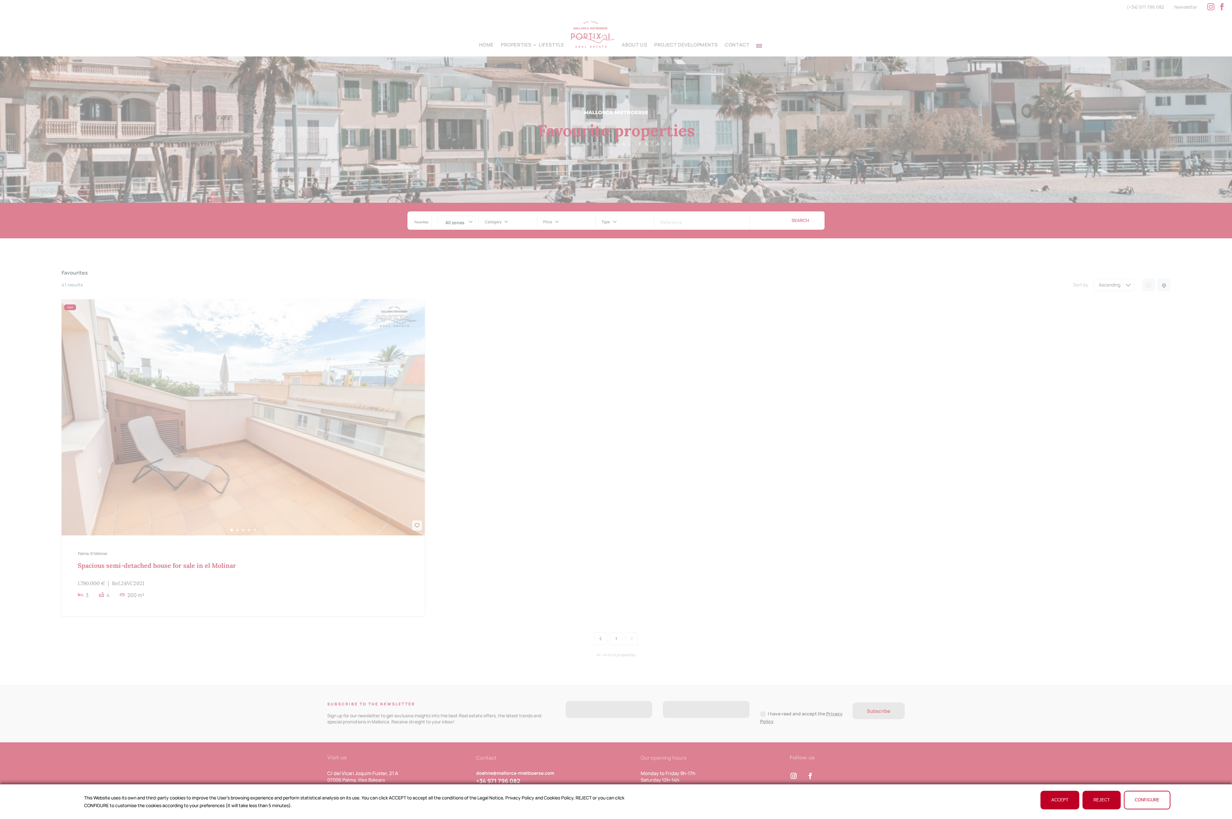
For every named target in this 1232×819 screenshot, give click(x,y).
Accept (1059, 800)
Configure (1147, 800)
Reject (1101, 800)
